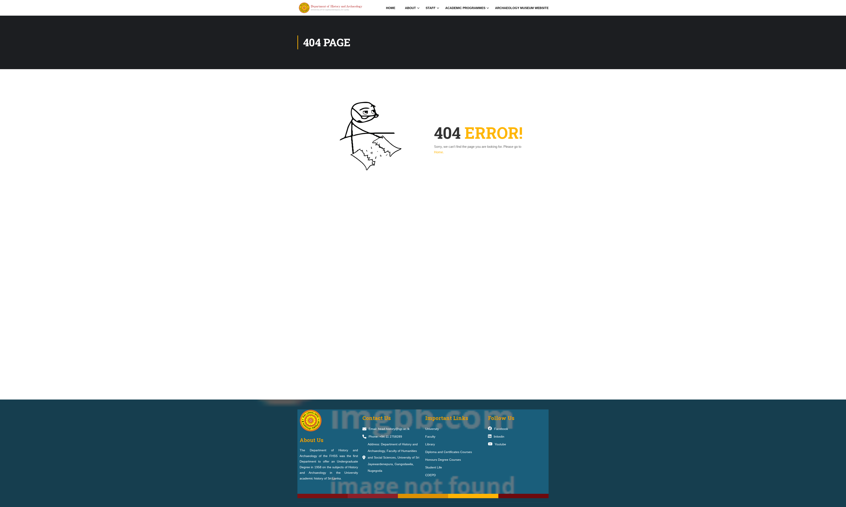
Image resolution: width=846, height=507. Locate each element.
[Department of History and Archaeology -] (336, 7)
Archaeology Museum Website (522, 8)
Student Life (433, 467)
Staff (431, 8)
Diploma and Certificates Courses (448, 452)
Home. (439, 152)
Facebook (501, 429)
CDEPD (430, 475)
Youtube (500, 444)
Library (430, 444)
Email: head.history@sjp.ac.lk (389, 429)
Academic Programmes (465, 8)
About (410, 8)
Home (390, 8)
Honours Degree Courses (443, 459)
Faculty (430, 436)
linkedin (499, 436)
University (432, 429)
